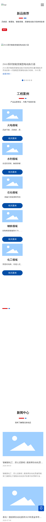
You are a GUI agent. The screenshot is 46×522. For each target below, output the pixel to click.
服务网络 (12, 369)
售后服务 (12, 385)
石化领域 (12, 192)
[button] (22, 80)
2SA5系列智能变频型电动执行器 (19, 64)
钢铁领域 (12, 226)
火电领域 (12, 125)
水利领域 (12, 158)
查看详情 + (7, 74)
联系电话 (23, 520)
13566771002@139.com (38, 520)
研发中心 (33, 369)
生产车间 (33, 353)
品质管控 (12, 353)
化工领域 (12, 259)
